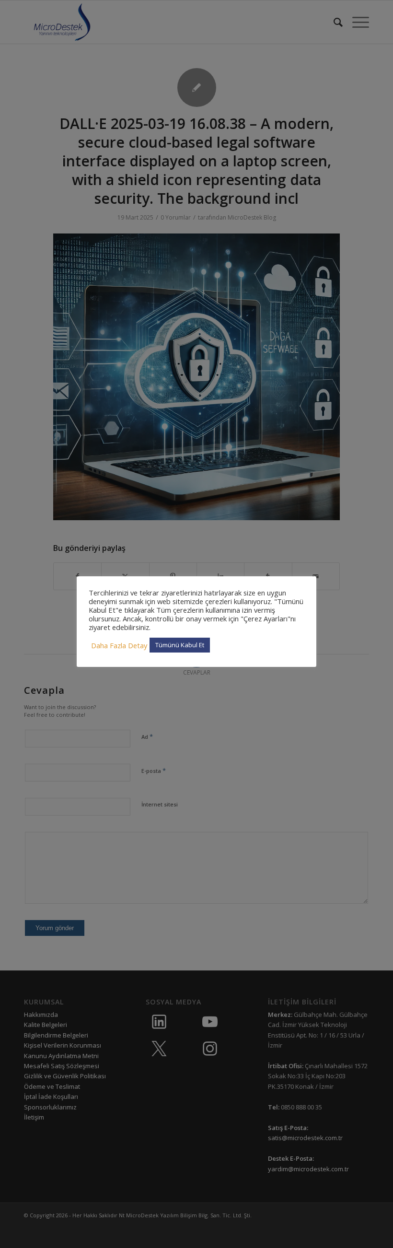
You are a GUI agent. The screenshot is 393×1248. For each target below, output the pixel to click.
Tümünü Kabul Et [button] (179, 645)
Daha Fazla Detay (119, 645)
